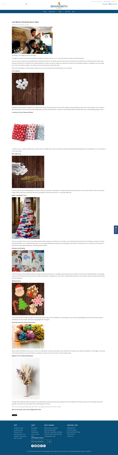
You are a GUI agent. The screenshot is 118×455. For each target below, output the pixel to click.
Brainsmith (34, 428)
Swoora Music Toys (19, 434)
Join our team (107, 1)
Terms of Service (72, 430)
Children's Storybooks (20, 436)
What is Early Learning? (50, 428)
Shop (60, 11)
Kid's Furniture (18, 438)
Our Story (93, 1)
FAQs (32, 436)
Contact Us (70, 436)
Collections (52, 11)
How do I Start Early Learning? (52, 434)
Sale (73, 11)
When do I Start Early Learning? (53, 432)
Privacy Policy (71, 434)
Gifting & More (71, 428)
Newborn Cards (18, 428)
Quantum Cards (18, 430)
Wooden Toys (18, 432)
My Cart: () (113, 4)
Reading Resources (49, 436)
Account (105, 4)
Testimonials (34, 432)
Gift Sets (67, 11)
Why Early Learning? (50, 430)
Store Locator (35, 434)
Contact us (113, 1)
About (45, 11)
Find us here (100, 1)
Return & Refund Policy (73, 432)
